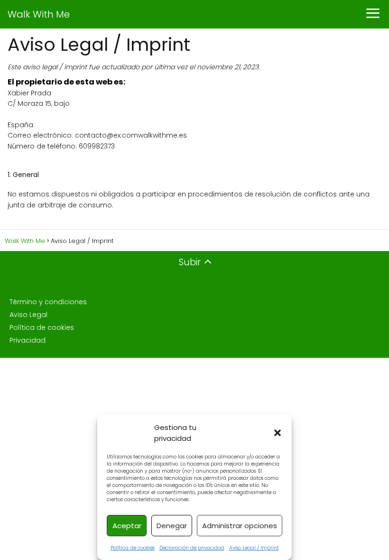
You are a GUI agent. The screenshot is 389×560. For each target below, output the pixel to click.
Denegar (172, 526)
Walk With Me (39, 14)
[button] (277, 433)
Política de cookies (133, 547)
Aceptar (126, 526)
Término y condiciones (48, 302)
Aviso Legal (28, 314)
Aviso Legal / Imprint (254, 547)
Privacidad (27, 340)
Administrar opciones (239, 526)
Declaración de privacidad (191, 547)
